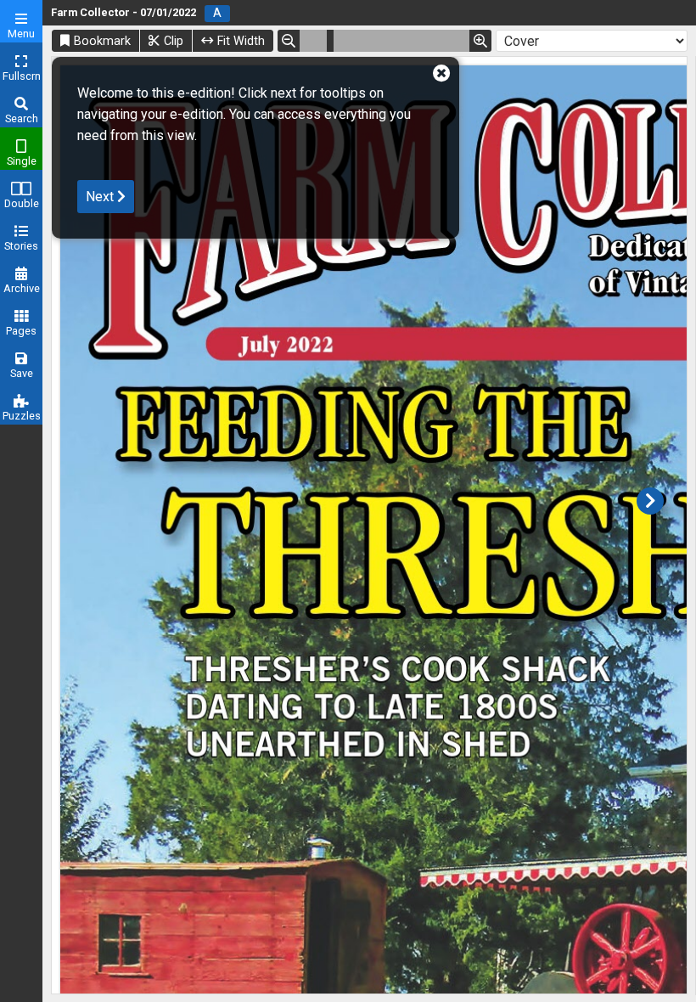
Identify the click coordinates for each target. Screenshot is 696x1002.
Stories (21, 245)
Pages (21, 330)
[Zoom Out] (289, 41)
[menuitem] (21, 21)
